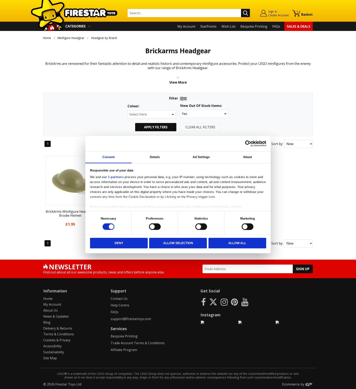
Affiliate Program (124, 350)
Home (47, 38)
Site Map (50, 358)
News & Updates (56, 316)
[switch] (155, 226)
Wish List (228, 26)
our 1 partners (113, 177)
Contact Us (119, 298)
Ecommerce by (293, 384)
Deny (119, 243)
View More (178, 82)
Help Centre (120, 305)
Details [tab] (155, 157)
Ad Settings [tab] (201, 157)
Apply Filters (155, 127)
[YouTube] (244, 301)
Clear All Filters (200, 127)
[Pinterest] (234, 301)
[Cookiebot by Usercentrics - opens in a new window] (248, 143)
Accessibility (52, 346)
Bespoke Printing (253, 26)
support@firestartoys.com (131, 319)
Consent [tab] (108, 157)
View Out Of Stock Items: (201, 106)
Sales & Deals (298, 26)
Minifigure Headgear (70, 38)
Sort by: (277, 144)
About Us (50, 310)
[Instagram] (224, 301)
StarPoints (208, 26)
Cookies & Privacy (56, 340)
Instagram (210, 314)
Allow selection (178, 243)
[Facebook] (203, 301)
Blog (46, 322)
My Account (186, 26)
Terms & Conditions (58, 334)
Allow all (237, 243)
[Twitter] (213, 301)
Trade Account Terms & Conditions (138, 343)
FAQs (276, 26)
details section (230, 206)
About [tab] (247, 157)
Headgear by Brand (104, 38)
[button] (152, 114)
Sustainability (53, 352)
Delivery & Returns (57, 328)
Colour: (133, 106)
